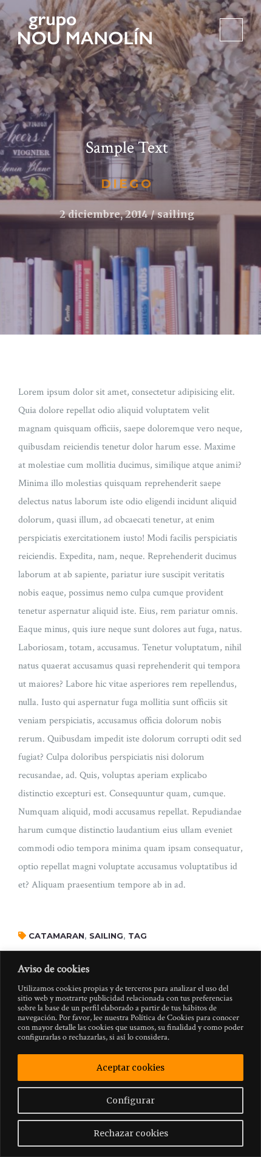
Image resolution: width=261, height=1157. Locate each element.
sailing (106, 935)
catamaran (56, 935)
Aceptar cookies (130, 1067)
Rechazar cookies (130, 1133)
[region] (130, 1054)
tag (137, 935)
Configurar (130, 1100)
